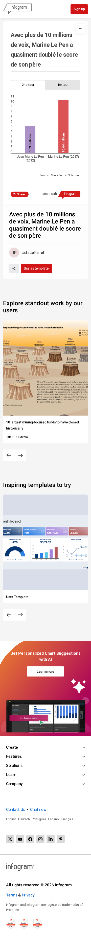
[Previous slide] (9, 455)
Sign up (79, 9)
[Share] (14, 268)
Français (67, 819)
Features (14, 756)
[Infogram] (17, 9)
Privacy (28, 895)
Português (39, 819)
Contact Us (15, 809)
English (11, 819)
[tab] (28, 84)
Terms (11, 895)
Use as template (36, 268)
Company (14, 783)
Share (21, 194)
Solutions (14, 765)
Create (12, 747)
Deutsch (24, 819)
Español (53, 819)
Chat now (38, 809)
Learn (11, 774)
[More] (80, 28)
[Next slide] (20, 455)
